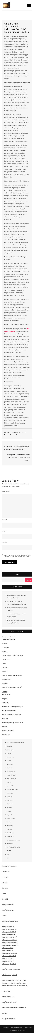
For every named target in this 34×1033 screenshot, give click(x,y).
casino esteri (6, 659)
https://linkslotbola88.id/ (10, 943)
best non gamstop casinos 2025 (12, 723)
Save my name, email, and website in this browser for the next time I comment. (17, 555)
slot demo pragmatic (13, 840)
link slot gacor (11, 771)
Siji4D (8, 854)
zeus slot (9, 746)
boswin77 (5, 671)
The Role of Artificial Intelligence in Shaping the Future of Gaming (16, 448)
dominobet (10, 768)
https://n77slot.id (7, 958)
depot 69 (5, 899)
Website (4, 542)
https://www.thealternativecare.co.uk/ (14, 986)
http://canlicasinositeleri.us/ (11, 969)
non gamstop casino (9, 711)
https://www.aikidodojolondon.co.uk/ (14, 980)
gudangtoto (6, 735)
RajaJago (5, 651)
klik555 (9, 851)
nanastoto (10, 800)
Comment (6, 491)
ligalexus (9, 807)
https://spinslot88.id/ (9, 932)
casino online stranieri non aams (12, 655)
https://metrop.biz (8, 905)
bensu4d (5, 719)
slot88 (4, 663)
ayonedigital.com (12, 789)
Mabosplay (5, 647)
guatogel (9, 829)
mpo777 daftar (11, 779)
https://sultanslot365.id (9, 953)
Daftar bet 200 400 (8, 639)
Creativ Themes (19, 1030)
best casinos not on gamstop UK (12, 707)
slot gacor (5, 667)
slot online (10, 804)
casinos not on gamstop (10, 921)
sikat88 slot (10, 833)
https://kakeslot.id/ (8, 927)
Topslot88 (5, 877)
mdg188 (4, 699)
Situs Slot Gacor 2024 (13, 847)
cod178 (9, 782)
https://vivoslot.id (7, 948)
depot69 (5, 683)
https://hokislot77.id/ (9, 956)
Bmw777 (5, 643)
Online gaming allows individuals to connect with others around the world (18, 457)
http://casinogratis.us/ (9, 975)
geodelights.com (12, 786)
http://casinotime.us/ (9, 1002)
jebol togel (10, 750)
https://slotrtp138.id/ (8, 935)
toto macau (10, 757)
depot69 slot (6, 679)
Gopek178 (10, 793)
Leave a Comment (10, 435)
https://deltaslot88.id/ (9, 940)
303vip (9, 761)
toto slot (9, 753)
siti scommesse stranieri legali (12, 675)
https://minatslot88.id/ (9, 929)
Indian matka (11, 818)
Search (17, 574)
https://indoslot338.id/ (9, 937)
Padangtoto (6, 991)
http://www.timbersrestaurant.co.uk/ (14, 1008)
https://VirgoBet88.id (9, 964)
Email (4, 531)
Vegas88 (9, 811)
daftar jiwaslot (11, 775)
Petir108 (9, 822)
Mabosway (5, 703)
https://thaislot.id (7, 961)
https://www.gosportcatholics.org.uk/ (14, 983)
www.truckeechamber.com (15, 743)
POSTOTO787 (6, 695)
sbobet (4, 916)
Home (4, 692)
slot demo (10, 826)
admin (9, 432)
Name (4, 520)
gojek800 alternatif (8, 731)
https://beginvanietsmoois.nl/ (12, 687)
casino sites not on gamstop (11, 715)
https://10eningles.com (9, 866)
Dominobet (5, 871)
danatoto (9, 797)
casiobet (5, 1013)
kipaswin (4, 883)
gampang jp (10, 836)
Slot (8, 858)
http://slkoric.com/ (8, 910)
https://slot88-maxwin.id (10, 945)
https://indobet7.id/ (8, 997)
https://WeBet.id (7, 951)
